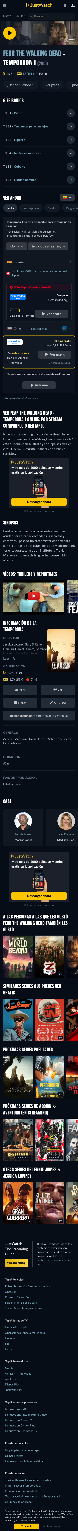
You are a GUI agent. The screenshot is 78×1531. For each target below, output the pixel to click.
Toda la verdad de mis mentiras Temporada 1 (32, 1496)
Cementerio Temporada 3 (21, 1491)
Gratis (52, 208)
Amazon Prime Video (18, 1373)
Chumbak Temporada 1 (19, 1501)
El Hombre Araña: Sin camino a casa (27, 1286)
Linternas (11, 1338)
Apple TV (11, 1379)
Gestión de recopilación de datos (53, 1262)
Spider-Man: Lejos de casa (21, 1302)
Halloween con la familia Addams (25, 1461)
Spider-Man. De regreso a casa (23, 1308)
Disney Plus (12, 1384)
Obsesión (11, 1291)
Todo (10, 208)
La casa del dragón (16, 1327)
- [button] (12, 113)
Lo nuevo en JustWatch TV (21, 1430)
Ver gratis (52, 85)
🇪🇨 (65, 197)
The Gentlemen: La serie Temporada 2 (28, 1480)
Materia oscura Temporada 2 (23, 1485)
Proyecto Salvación (17, 1297)
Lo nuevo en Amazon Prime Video (26, 1414)
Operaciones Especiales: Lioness (25, 1332)
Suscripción (31, 208)
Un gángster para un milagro (22, 1450)
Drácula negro (14, 1455)
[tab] (39, 113)
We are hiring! (16, 1262)
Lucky (8, 1349)
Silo (7, 1343)
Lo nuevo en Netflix (17, 1409)
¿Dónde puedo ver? (20, 85)
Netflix (9, 1368)
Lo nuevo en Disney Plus (20, 1425)
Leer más (9, 658)
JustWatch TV (13, 1389)
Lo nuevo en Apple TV (18, 1420)
